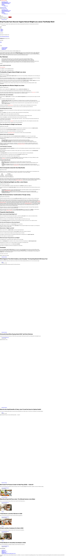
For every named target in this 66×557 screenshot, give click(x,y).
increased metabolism (8, 190)
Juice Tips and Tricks (5, 3)
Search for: (1, 16)
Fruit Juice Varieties (4, 497)
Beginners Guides (5, 9)
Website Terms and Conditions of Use (8, 553)
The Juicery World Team (5, 337)
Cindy (2, 262)
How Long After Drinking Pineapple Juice (4, 36)
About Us (3, 5)
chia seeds (3, 158)
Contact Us (6, 13)
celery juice (33, 92)
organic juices (4, 48)
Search (10, 17)
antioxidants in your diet (21, 143)
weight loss (4, 49)
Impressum (4, 552)
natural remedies (4, 47)
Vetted (3, 4)
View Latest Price (2, 67)
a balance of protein (9, 210)
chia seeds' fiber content (11, 132)
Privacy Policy (4, 551)
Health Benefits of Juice (6, 2)
